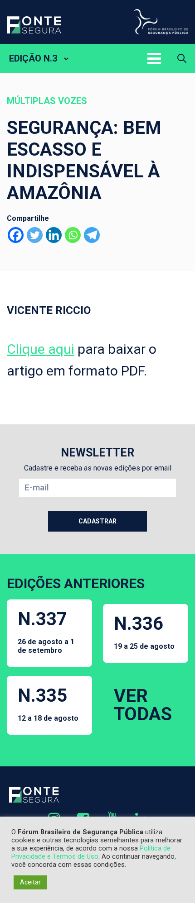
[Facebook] (16, 235)
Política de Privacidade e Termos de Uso (91, 852)
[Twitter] (35, 235)
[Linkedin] (54, 235)
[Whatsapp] (73, 235)
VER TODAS (143, 705)
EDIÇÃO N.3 (33, 58)
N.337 (46, 631)
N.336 (144, 632)
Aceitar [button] (30, 882)
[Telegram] (92, 235)
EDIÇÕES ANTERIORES (76, 583)
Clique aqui (40, 349)
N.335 (48, 703)
